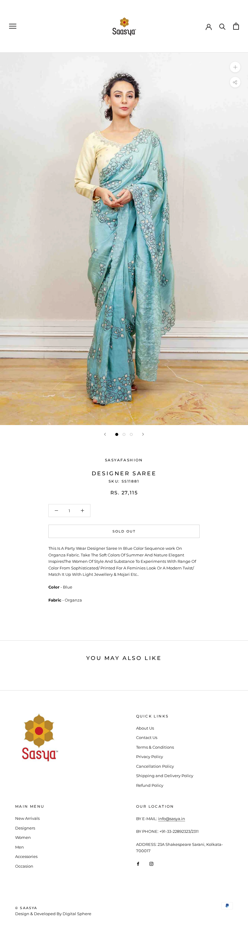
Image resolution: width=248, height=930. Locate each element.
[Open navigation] (12, 26)
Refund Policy (149, 785)
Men (19, 847)
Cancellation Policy (155, 766)
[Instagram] (151, 863)
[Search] (222, 26)
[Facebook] (138, 863)
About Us (145, 728)
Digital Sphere (77, 913)
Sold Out (124, 531)
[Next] (143, 434)
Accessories (26, 856)
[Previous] (105, 434)
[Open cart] (236, 26)
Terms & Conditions (155, 747)
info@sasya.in (171, 818)
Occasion (24, 866)
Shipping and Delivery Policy (164, 775)
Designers (25, 828)
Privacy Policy (149, 756)
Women (23, 837)
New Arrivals (27, 818)
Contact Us (146, 737)
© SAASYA (26, 908)
